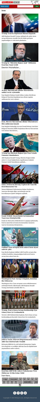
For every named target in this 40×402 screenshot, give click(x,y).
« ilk (5, 379)
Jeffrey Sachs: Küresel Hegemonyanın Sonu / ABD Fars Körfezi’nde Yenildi (20, 340)
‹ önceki (13, 379)
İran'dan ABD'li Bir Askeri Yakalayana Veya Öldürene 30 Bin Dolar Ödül (19, 372)
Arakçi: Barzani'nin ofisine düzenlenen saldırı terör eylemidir (17, 91)
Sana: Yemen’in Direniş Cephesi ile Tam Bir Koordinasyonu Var (19, 185)
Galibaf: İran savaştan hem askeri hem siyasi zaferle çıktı (20, 248)
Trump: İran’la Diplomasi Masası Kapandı (18, 33)
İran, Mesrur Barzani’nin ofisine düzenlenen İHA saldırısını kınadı (20, 123)
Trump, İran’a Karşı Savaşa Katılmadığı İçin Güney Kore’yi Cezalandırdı (19, 311)
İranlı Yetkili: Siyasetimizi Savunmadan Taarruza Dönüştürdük (18, 217)
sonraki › (28, 382)
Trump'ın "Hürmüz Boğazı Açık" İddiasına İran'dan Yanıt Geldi (19, 64)
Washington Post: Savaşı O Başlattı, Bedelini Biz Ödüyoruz (19, 280)
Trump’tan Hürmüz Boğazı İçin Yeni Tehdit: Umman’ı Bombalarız (19, 154)
